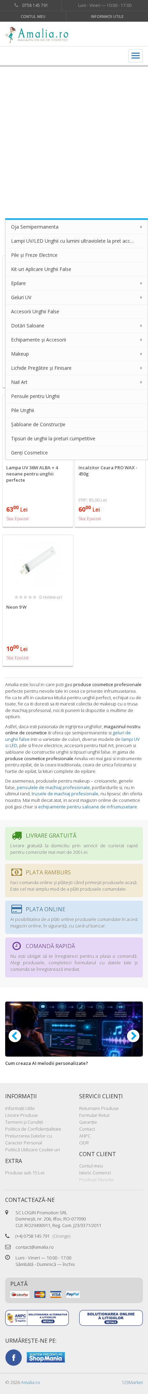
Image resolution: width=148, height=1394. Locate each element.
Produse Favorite (96, 1179)
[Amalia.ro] (39, 35)
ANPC (85, 1136)
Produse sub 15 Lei (24, 1173)
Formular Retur (94, 1115)
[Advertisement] (74, 139)
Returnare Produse (99, 1108)
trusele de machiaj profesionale (65, 793)
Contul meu (33, 16)
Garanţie (88, 1122)
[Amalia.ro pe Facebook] (13, 1357)
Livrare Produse (21, 1115)
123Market (132, 1382)
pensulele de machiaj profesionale (53, 787)
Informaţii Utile (107, 16)
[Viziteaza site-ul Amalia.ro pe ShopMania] (46, 1357)
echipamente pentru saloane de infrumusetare (87, 807)
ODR (84, 1143)
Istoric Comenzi (95, 1173)
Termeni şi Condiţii (24, 1122)
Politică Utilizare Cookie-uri (32, 1149)
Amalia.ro (30, 1382)
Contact (87, 1129)
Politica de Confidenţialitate (33, 1129)
